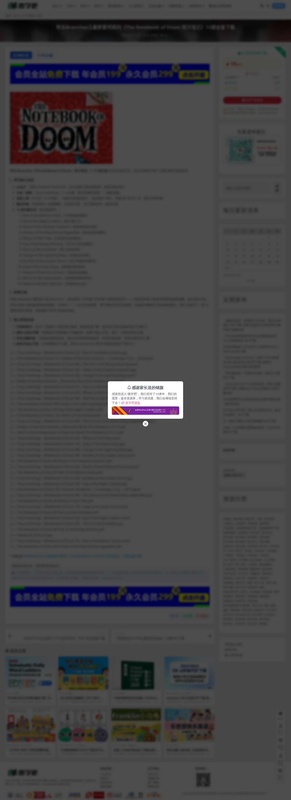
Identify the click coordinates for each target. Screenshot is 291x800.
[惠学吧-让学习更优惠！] (145, 409)
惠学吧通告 (132, 403)
